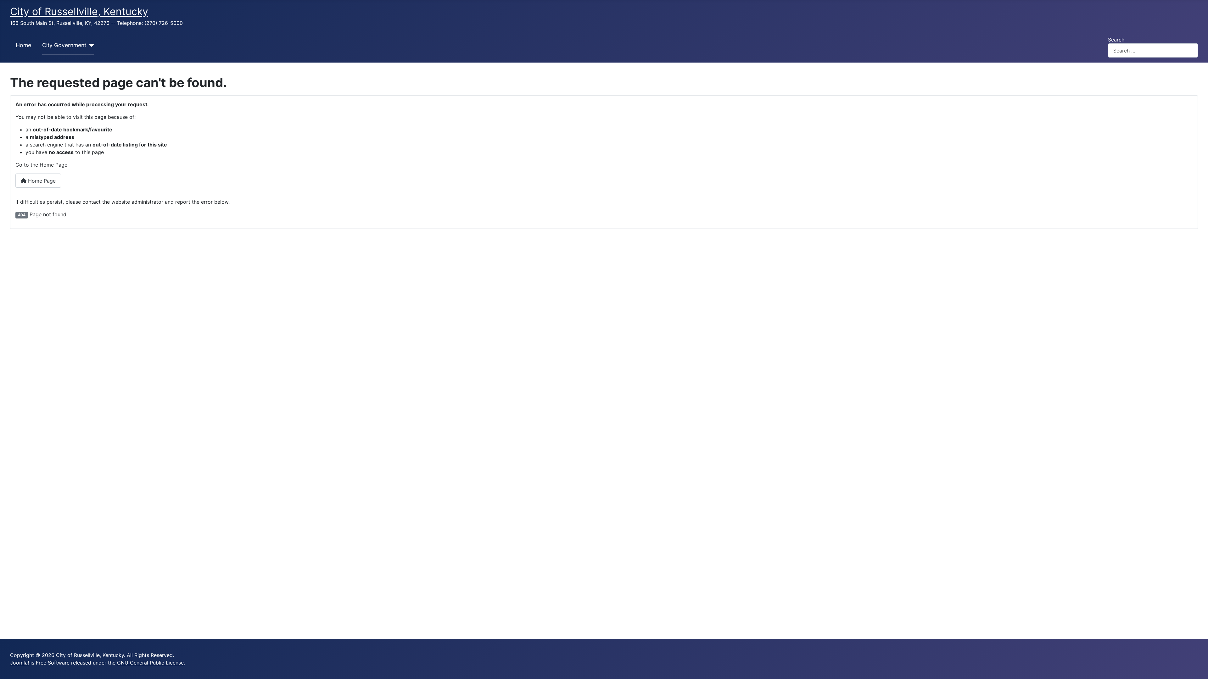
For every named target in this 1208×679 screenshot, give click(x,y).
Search (1116, 39)
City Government (64, 45)
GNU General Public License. (151, 663)
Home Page (41, 181)
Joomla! (19, 663)
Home (23, 45)
